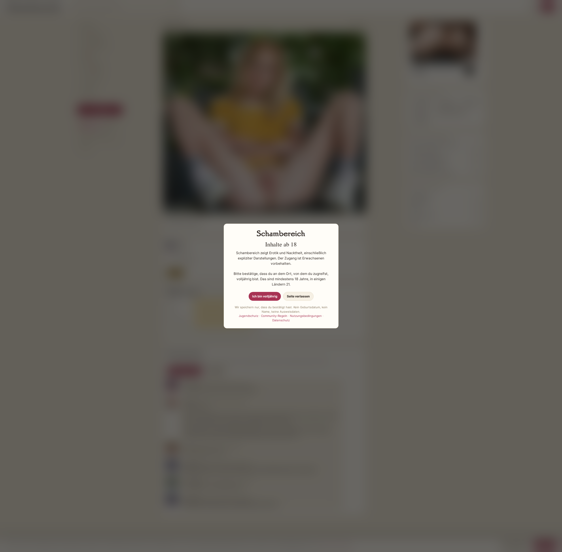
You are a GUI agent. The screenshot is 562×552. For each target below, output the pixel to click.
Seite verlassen (298, 296)
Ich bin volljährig (264, 296)
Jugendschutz (248, 316)
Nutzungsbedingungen (306, 316)
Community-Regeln (274, 316)
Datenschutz (281, 320)
